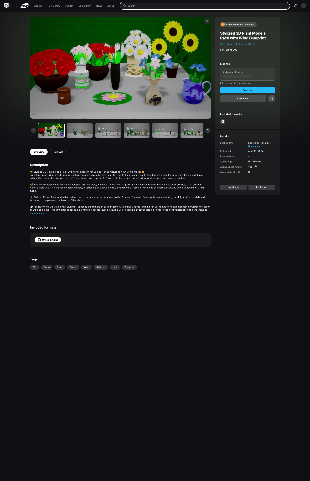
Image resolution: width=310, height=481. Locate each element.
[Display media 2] (108, 130)
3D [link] (221, 44)
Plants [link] (251, 44)
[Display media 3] (137, 130)
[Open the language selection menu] (295, 5)
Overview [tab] (38, 151)
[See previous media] (33, 130)
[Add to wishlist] (271, 98)
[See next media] (208, 130)
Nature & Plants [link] (235, 44)
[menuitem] (38, 5)
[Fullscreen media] (207, 21)
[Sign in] (303, 5)
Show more (36, 213)
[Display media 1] (80, 130)
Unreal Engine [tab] (50, 239)
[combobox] (207, 5)
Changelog (254, 145)
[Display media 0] (51, 130)
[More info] (255, 167)
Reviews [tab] (58, 151)
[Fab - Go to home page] (24, 5)
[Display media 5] (193, 130)
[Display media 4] (165, 130)
